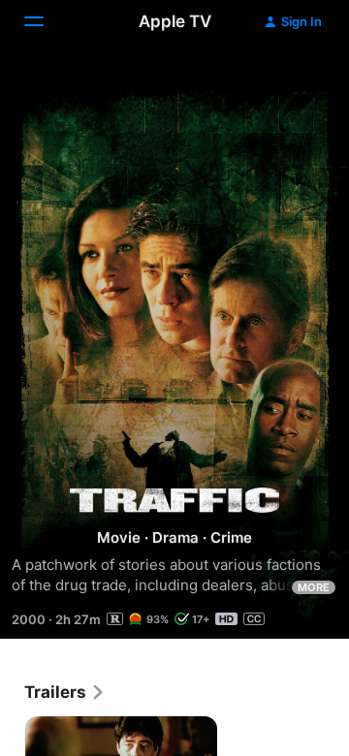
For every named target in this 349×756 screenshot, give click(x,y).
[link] (65, 692)
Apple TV (175, 21)
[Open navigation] (45, 21)
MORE (314, 587)
